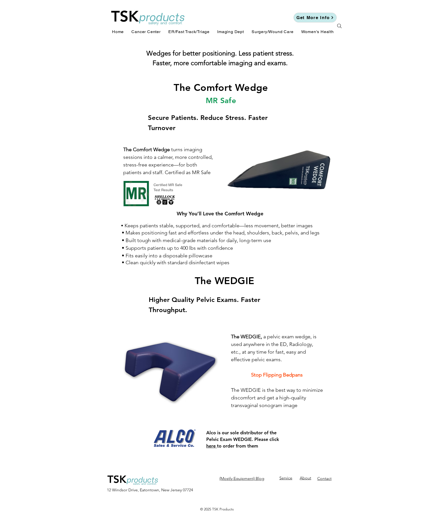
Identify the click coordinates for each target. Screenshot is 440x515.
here (211, 446)
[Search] (339, 26)
